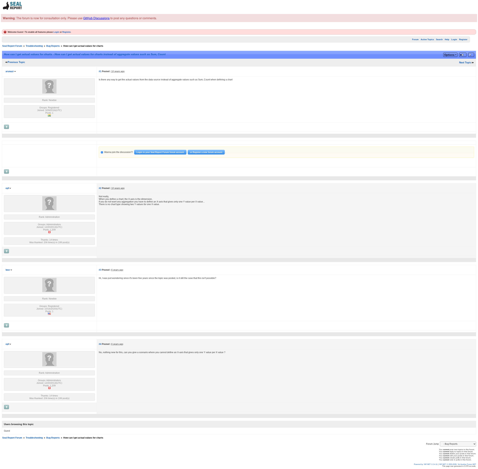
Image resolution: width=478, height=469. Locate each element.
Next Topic (465, 62)
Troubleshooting (34, 46)
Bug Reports (53, 46)
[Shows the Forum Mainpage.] (12, 9)
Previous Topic (16, 62)
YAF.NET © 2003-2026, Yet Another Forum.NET (457, 464)
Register (66, 32)
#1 (100, 71)
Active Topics (427, 39)
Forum (415, 39)
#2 (100, 188)
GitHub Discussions (96, 18)
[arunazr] (49, 92)
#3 (100, 270)
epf (7, 188)
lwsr (8, 270)
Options (449, 54)
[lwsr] (49, 291)
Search (439, 39)
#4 (100, 344)
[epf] (49, 209)
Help (447, 39)
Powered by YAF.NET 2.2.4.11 (426, 464)
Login (56, 32)
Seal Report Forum (12, 46)
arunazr (10, 71)
